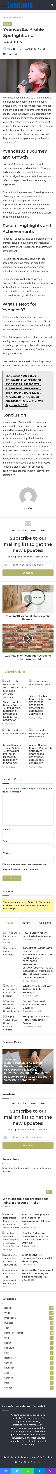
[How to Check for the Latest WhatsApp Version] (11, 937)
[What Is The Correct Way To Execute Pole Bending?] (11, 991)
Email (6, 841)
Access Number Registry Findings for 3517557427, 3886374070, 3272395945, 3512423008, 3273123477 (41, 754)
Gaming (8, 1362)
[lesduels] (20, 5)
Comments (45, 922)
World (7, 1313)
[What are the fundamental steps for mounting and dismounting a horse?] (11, 1278)
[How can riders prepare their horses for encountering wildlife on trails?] (11, 1221)
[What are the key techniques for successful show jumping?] (11, 1259)
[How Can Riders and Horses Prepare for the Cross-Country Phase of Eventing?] (11, 1241)
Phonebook (10, 1318)
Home (8, 17)
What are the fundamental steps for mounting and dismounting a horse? (37, 1273)
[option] (28, 1066)
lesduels (17, 17)
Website (6, 853)
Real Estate (10, 1357)
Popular (9, 922)
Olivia (9, 49)
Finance (8, 1387)
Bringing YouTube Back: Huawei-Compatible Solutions (36, 1020)
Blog (6, 1338)
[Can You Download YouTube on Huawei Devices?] (11, 1006)
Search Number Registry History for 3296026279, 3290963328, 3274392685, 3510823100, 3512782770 (40, 705)
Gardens (8, 1377)
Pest (6, 1382)
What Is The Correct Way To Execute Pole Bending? (37, 989)
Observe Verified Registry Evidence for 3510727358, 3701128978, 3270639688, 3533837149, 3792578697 (12, 711)
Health (7, 1343)
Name (6, 829)
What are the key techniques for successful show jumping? (37, 1258)
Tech (6, 1328)
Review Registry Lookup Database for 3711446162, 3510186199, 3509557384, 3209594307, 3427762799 (12, 754)
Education (9, 1367)
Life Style (9, 1347)
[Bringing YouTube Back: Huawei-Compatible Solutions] (11, 1023)
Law (6, 1352)
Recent (26, 922)
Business (8, 1323)
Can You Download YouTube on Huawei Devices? (34, 1004)
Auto (6, 1372)
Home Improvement (14, 1333)
